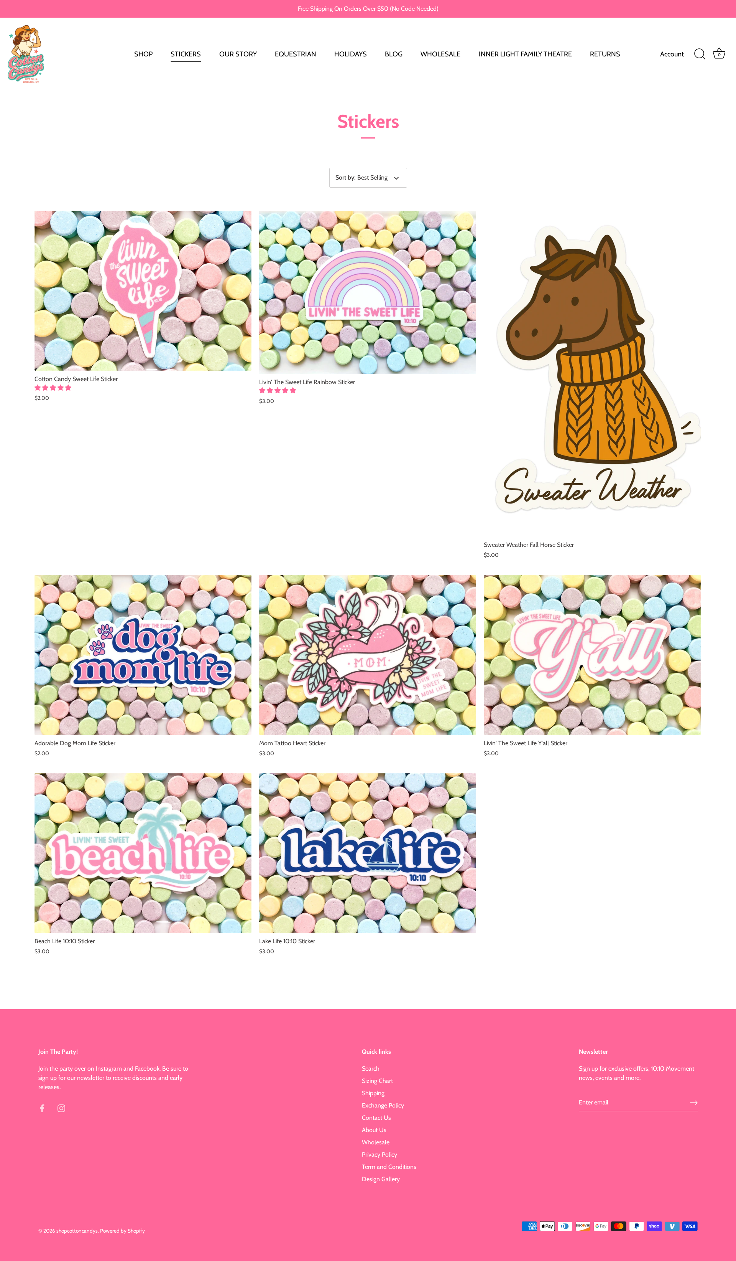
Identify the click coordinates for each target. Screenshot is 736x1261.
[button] (53, 387)
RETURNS (605, 54)
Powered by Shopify (122, 1231)
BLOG (393, 54)
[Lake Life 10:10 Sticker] (367, 853)
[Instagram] (61, 1107)
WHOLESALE (440, 54)
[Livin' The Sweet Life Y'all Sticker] (592, 655)
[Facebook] (42, 1107)
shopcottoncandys (77, 1231)
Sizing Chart (377, 1080)
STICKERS (186, 54)
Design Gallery (381, 1179)
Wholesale (375, 1142)
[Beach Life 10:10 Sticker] (142, 853)
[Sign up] (694, 1103)
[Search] (699, 54)
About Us (374, 1130)
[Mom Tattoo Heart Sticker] (367, 655)
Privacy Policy (379, 1154)
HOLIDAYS (350, 54)
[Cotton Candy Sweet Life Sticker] (142, 291)
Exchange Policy (383, 1105)
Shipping (373, 1093)
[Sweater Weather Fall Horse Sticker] (592, 373)
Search (371, 1068)
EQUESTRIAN (295, 54)
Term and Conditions (389, 1166)
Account (672, 54)
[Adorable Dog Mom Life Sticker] (142, 655)
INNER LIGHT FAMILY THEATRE (525, 54)
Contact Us (376, 1117)
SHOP (143, 54)
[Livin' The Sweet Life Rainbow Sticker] (367, 292)
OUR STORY (238, 54)
